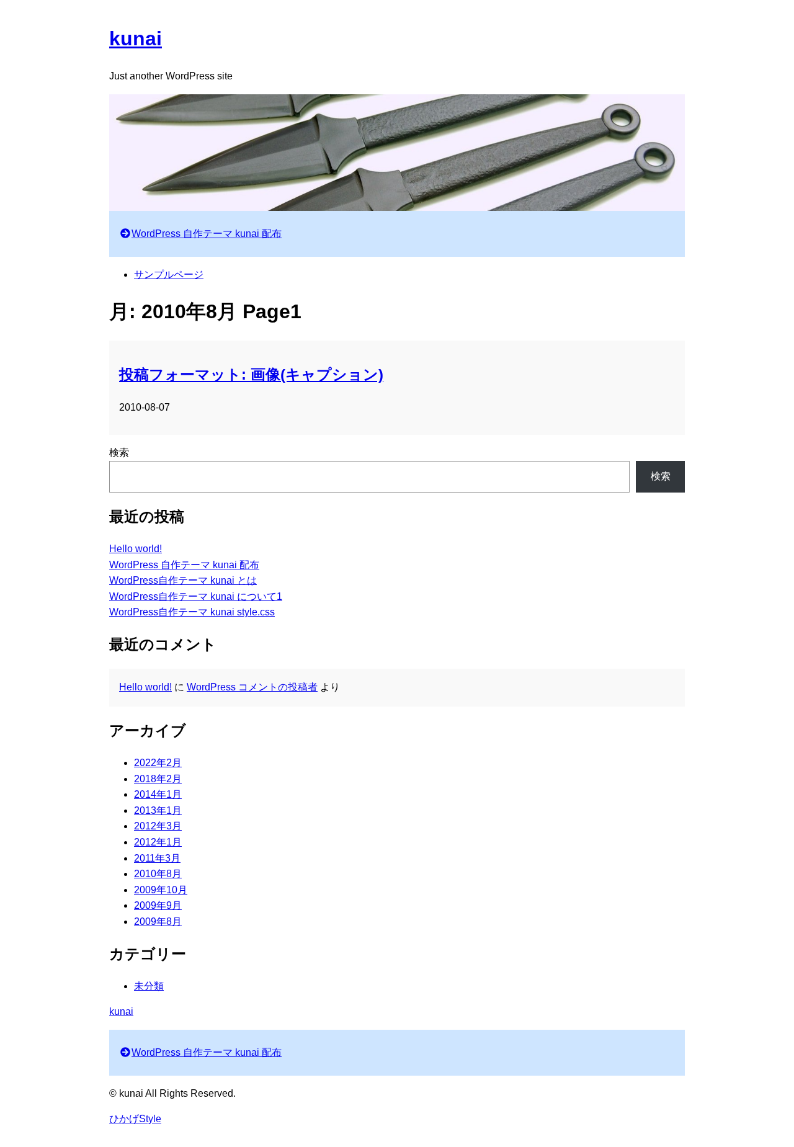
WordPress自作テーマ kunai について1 (195, 596)
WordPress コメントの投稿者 (252, 687)
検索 (119, 452)
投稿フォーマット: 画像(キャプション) (251, 374)
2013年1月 (158, 810)
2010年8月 (158, 873)
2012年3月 (158, 826)
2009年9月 (158, 905)
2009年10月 (160, 890)
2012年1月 (158, 842)
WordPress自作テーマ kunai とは (183, 580)
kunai (135, 38)
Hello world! (135, 548)
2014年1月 (158, 794)
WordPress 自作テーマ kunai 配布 (207, 233)
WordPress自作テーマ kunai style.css (192, 612)
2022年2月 (158, 762)
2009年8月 (158, 921)
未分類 (149, 986)
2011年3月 (157, 858)
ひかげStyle (135, 1119)
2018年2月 (158, 779)
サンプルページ (168, 274)
